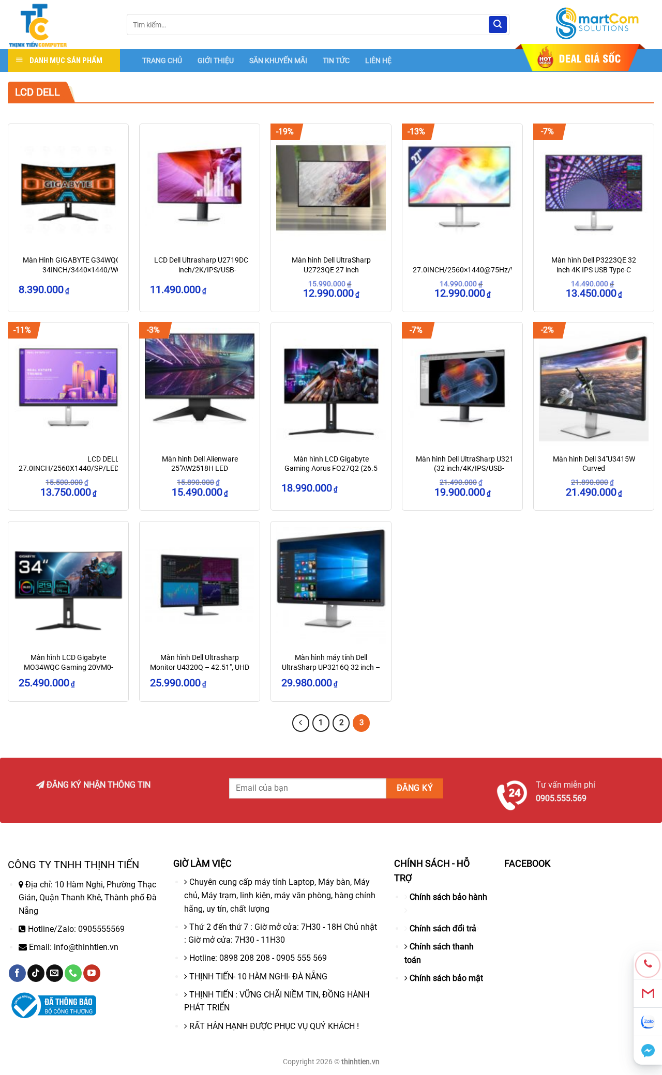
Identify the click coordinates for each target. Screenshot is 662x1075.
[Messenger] (648, 1050)
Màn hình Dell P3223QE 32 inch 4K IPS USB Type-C (593, 265)
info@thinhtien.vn (86, 947)
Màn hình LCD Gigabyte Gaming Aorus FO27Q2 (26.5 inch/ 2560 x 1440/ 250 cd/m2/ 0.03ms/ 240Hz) (331, 474)
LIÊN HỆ (378, 60)
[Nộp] (497, 25)
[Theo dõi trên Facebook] (17, 973)
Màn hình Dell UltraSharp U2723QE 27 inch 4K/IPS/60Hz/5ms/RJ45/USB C (331, 275)
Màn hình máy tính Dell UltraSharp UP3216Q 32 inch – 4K (331, 667)
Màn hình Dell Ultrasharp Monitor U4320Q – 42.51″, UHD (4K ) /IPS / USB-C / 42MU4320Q (199, 672)
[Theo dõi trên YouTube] (91, 973)
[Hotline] (648, 965)
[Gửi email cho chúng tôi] (54, 973)
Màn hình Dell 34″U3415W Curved (594, 464)
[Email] (648, 993)
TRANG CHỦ (162, 60)
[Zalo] (648, 1022)
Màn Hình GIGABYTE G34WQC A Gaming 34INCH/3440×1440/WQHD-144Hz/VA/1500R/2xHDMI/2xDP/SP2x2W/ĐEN (88, 275)
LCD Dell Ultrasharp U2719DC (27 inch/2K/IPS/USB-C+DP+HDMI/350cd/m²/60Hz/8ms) (207, 270)
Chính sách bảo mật (446, 978)
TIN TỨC (336, 60)
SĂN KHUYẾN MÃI (278, 60)
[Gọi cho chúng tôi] (73, 973)
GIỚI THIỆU (216, 60)
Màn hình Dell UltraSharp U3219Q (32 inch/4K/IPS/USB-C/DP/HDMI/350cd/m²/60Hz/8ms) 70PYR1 (469, 474)
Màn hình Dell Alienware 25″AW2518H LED (200, 464)
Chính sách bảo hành (448, 897)
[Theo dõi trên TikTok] (35, 973)
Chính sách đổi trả (443, 928)
